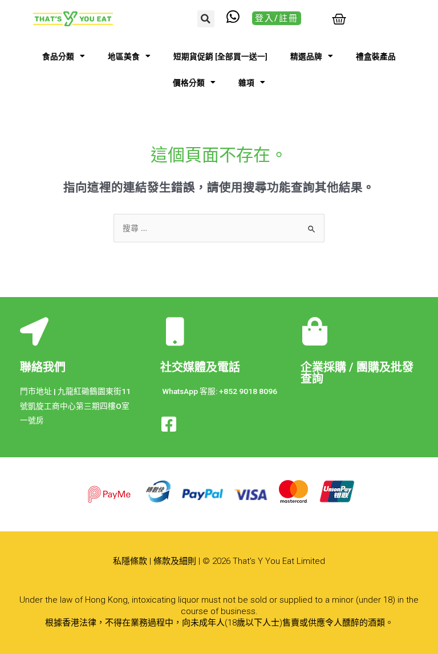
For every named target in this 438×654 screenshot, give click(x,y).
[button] (205, 18)
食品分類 (58, 56)
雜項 (246, 82)
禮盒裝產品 (376, 56)
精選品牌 (306, 56)
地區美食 (124, 56)
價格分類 (189, 82)
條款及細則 (174, 561)
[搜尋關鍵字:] (219, 228)
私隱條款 (130, 561)
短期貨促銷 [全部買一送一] (220, 56)
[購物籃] (339, 19)
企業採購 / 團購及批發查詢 (357, 372)
